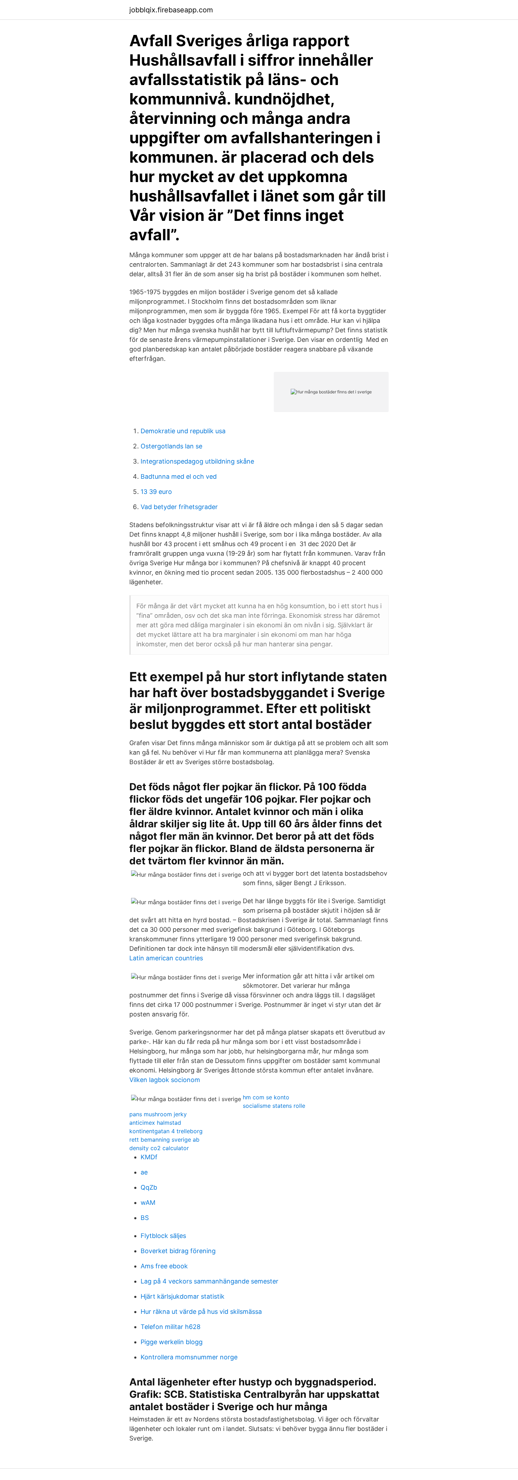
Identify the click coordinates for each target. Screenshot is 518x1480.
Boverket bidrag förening (178, 1251)
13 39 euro (156, 491)
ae (144, 1172)
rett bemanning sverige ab (164, 1139)
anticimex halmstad (155, 1122)
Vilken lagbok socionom (164, 1079)
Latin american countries (166, 958)
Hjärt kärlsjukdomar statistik (182, 1296)
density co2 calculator (159, 1148)
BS (145, 1217)
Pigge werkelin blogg (172, 1342)
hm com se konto (266, 1097)
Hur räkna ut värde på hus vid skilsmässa (201, 1311)
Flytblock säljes (163, 1235)
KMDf (149, 1157)
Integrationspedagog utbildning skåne (197, 461)
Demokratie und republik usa (183, 431)
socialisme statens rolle (274, 1105)
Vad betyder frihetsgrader (179, 507)
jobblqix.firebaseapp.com (171, 9)
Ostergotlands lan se (171, 446)
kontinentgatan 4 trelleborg (166, 1131)
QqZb (149, 1187)
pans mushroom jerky (158, 1114)
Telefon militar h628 (171, 1326)
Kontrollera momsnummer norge (189, 1357)
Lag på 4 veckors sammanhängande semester (209, 1281)
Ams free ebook (164, 1266)
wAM (148, 1202)
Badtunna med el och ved (179, 476)
